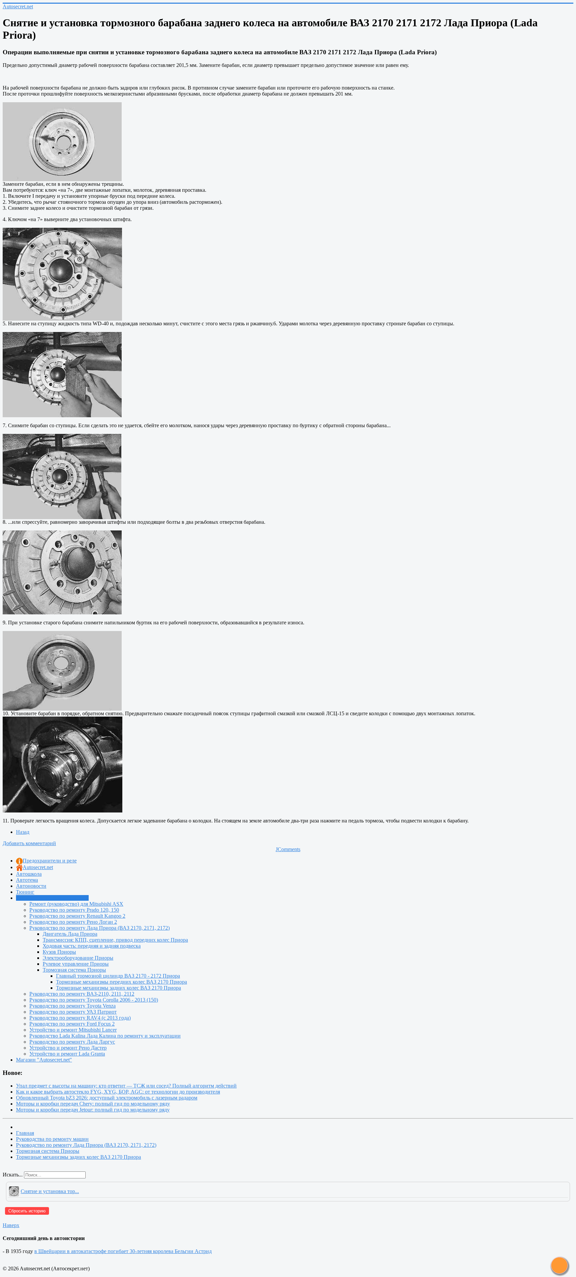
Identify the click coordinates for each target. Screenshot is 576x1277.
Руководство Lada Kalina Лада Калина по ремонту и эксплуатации (105, 1036)
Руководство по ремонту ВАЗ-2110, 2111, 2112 (81, 994)
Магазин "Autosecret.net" (44, 1060)
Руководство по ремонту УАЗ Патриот (73, 1012)
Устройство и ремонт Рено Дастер (68, 1048)
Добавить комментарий (29, 843)
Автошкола (29, 874)
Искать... (13, 1174)
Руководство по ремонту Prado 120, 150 (74, 910)
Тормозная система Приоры (74, 970)
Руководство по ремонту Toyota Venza (72, 1006)
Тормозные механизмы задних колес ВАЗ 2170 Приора (118, 988)
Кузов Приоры (59, 952)
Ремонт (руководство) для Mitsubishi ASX (76, 904)
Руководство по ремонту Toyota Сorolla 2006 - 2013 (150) (93, 1000)
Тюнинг (25, 892)
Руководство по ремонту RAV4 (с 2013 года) (80, 1018)
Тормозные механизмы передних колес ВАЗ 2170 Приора (121, 982)
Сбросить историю (27, 1210)
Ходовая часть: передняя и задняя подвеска (92, 946)
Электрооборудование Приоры (78, 958)
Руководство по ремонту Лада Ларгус (72, 1042)
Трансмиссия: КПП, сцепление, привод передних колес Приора (115, 940)
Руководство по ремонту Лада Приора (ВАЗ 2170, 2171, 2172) (99, 928)
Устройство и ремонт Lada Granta (67, 1054)
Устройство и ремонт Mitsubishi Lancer (73, 1030)
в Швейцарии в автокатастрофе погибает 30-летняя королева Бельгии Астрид (123, 1251)
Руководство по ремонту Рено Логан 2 (73, 922)
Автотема (27, 880)
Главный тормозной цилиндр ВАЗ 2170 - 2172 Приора (118, 976)
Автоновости (31, 886)
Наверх (11, 1225)
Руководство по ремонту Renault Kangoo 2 (77, 916)
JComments (288, 849)
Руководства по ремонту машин (52, 898)
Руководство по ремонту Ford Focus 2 (72, 1024)
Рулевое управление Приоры (76, 964)
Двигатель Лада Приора (70, 934)
